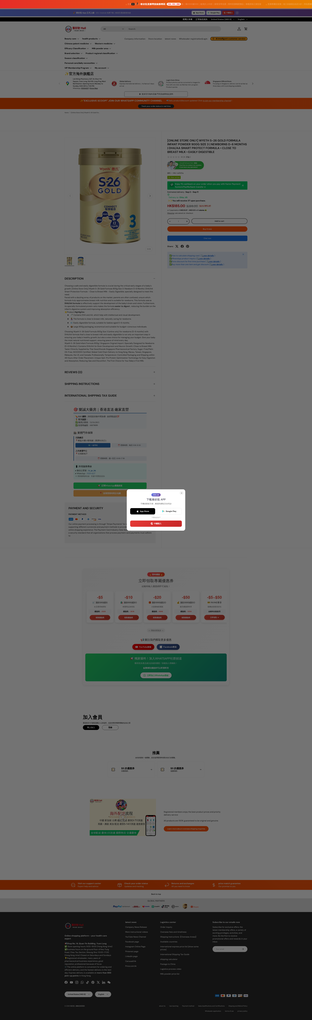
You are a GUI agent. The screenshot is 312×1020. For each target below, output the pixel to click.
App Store (144, 511)
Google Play (171, 511)
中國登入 (157, 523)
